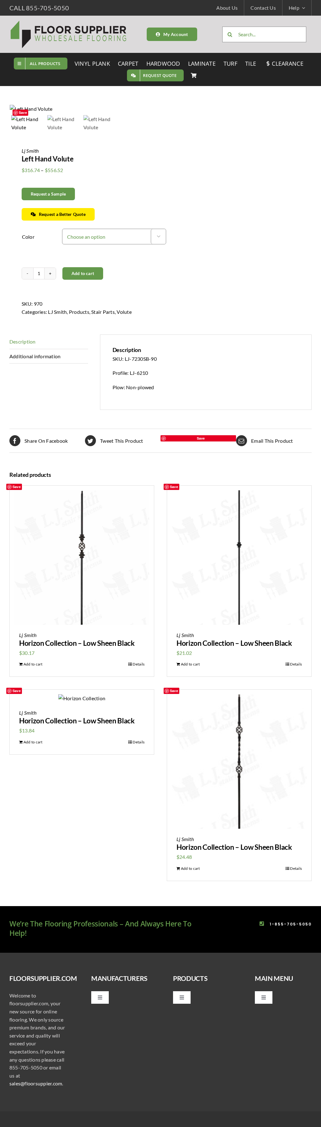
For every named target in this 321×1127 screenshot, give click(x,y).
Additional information (35, 356)
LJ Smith (57, 312)
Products (79, 312)
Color (28, 237)
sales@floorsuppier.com (35, 1083)
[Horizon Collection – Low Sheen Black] (81, 557)
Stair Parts (103, 312)
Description (22, 341)
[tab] (48, 341)
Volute (124, 312)
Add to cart (82, 273)
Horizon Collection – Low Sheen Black (77, 643)
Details (139, 664)
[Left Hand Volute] (82, 109)
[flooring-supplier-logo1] (68, 22)
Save (23, 112)
